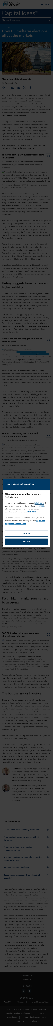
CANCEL (26, 533)
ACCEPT (26, 542)
